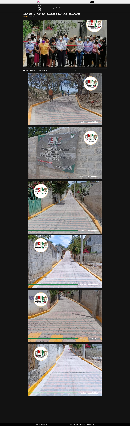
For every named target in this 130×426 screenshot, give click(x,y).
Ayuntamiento (76, 424)
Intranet (91, 1)
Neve (37, 424)
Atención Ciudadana (90, 424)
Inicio (71, 424)
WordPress (45, 424)
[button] (65, 99)
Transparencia (82, 424)
